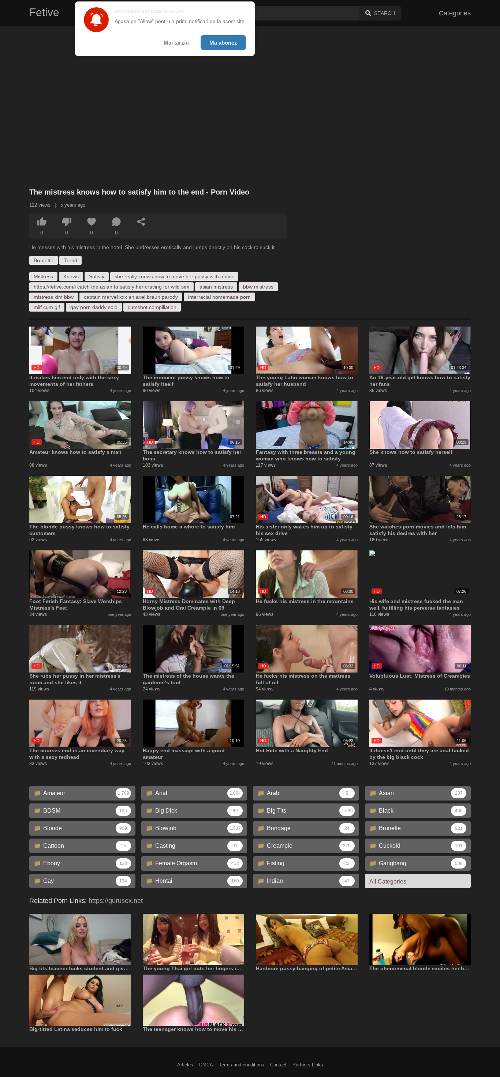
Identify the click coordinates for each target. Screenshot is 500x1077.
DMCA (206, 1064)
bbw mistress (258, 287)
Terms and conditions (241, 1064)
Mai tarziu (176, 42)
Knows (71, 276)
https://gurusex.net (116, 900)
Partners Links (307, 1064)
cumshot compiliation (152, 307)
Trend (70, 260)
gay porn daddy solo (93, 307)
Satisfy (96, 276)
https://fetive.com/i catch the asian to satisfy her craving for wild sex (111, 287)
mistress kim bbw (54, 297)
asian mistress (216, 287)
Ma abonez (223, 42)
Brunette (43, 260)
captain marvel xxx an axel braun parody (131, 297)
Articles (185, 1064)
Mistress (43, 276)
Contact (278, 1064)
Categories (455, 13)
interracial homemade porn (219, 297)
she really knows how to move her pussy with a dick (174, 276)
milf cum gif (47, 307)
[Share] (141, 222)
